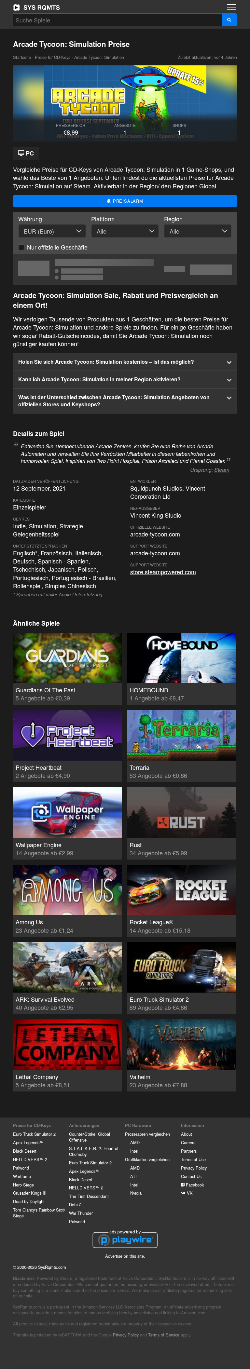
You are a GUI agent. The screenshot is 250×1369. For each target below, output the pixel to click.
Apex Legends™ (28, 1142)
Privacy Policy (194, 1168)
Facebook (194, 1185)
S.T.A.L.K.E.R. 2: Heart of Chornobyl (93, 1151)
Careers (188, 1142)
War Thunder (81, 1213)
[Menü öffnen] (231, 7)
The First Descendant (89, 1196)
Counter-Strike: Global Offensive (89, 1137)
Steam (221, 469)
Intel (134, 1151)
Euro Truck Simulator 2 (34, 1134)
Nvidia (136, 1193)
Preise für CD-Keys (52, 57)
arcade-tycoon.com (155, 534)
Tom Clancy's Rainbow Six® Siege (39, 1213)
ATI (133, 1176)
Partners (189, 1151)
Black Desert (24, 1151)
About (186, 1134)
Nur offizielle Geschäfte (57, 247)
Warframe (22, 1176)
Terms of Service (163, 1335)
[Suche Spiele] (229, 19)
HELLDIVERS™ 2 (30, 1159)
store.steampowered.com (163, 571)
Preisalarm (127, 201)
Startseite (36, 7)
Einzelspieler (29, 507)
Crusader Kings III (30, 1193)
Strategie (71, 526)
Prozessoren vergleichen (147, 1134)
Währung (30, 219)
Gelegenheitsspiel (36, 534)
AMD (135, 1142)
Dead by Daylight (29, 1201)
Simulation (42, 526)
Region (173, 219)
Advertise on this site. (125, 1256)
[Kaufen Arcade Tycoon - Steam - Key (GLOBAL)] (125, 269)
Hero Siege (23, 1185)
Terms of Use (193, 1159)
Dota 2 (75, 1204)
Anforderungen (84, 1125)
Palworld (21, 1168)
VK (189, 1193)
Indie (19, 526)
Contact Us (191, 1176)
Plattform (103, 219)
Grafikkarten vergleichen (147, 1159)
